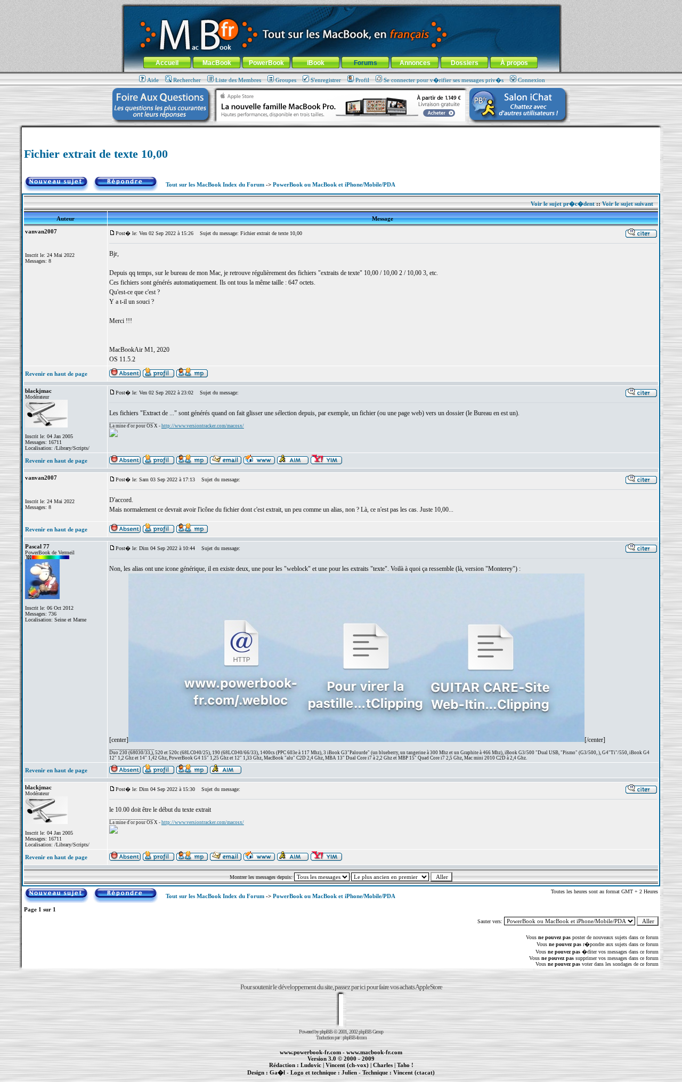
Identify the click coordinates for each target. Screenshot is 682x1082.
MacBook (216, 63)
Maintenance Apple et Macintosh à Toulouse (358, 1078)
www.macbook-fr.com (374, 1052)
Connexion (531, 80)
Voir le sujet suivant (627, 203)
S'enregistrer (326, 80)
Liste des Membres (238, 80)
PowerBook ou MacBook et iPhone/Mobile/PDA (334, 184)
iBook (315, 63)
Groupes (285, 80)
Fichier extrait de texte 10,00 (96, 153)
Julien (349, 1072)
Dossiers (464, 63)
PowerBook (266, 63)
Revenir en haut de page (56, 373)
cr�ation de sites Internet (410, 1078)
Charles (383, 1065)
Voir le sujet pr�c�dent (563, 203)
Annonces (415, 63)
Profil (362, 80)
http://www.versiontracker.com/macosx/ (202, 426)
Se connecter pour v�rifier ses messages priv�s (444, 80)
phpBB (326, 1032)
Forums (365, 63)
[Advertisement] (341, 131)
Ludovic (311, 1065)
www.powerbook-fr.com (310, 1052)
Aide (153, 80)
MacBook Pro (303, 1078)
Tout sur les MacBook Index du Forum (215, 184)
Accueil (167, 63)
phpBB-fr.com (355, 1037)
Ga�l (277, 1072)
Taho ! (405, 1065)
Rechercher (187, 80)
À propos (514, 63)
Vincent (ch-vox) (347, 1065)
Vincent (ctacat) (414, 1072)
